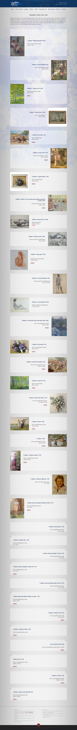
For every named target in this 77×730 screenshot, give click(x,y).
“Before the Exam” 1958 (18, 659)
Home (12, 9)
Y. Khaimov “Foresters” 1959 (58, 675)
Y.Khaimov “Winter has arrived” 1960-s (36, 236)
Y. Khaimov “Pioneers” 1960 (38, 421)
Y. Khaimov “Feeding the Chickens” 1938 (22, 629)
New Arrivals (19, 9)
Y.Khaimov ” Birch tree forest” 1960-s (37, 112)
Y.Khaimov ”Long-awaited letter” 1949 (40, 64)
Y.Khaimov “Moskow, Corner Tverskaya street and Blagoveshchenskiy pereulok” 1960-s (30, 199)
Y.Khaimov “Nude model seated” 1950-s (40, 302)
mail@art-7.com (63, 2)
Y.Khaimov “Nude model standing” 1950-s (41, 278)
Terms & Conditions (48, 712)
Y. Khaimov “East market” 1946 (38, 135)
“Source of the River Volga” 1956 (57, 644)
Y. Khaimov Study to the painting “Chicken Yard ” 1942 (25, 566)
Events (58, 9)
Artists (26, 9)
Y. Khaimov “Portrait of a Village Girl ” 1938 (40, 479)
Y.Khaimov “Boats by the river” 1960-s (40, 219)
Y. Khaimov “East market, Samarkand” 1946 (35, 362)
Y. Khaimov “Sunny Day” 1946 (38, 380)
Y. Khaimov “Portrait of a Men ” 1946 (21, 540)
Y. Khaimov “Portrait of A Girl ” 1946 (56, 613)
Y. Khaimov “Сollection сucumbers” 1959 (32, 455)
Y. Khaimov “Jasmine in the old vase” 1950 (38, 398)
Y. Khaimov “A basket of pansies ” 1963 (40, 176)
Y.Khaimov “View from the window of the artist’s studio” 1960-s (35, 320)
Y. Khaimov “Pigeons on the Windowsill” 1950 (23, 692)
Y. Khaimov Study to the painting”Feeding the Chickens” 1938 (40, 503)
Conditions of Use (48, 714)
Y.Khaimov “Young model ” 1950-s (38, 254)
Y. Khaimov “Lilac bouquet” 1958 (39, 344)
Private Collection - (23, 712)
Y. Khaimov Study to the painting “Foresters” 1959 (53, 553)
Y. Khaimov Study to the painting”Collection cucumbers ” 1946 (26, 596)
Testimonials (51, 9)
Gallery (31, 9)
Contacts (63, 9)
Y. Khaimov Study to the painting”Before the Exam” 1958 (52, 583)
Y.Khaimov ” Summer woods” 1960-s (35, 88)
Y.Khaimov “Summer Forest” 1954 (40, 152)
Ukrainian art (18, 722)
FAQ (36, 9)
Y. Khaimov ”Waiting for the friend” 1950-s (36, 40)
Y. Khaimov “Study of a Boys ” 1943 (56, 526)
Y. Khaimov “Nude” (41, 438)
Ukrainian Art (43, 9)
